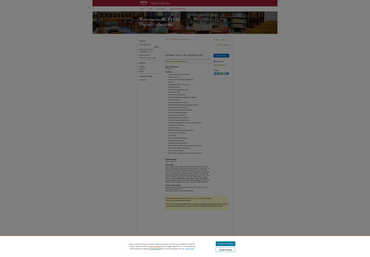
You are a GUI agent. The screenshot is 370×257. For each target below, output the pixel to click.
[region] (185, 246)
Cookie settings (155, 249)
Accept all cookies (225, 244)
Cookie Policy (189, 249)
